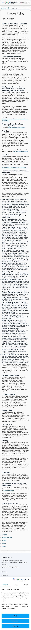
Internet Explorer (7, 537)
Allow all (15, 626)
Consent (5, 584)
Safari (4, 543)
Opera (4, 546)
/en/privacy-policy (8, 490)
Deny (15, 616)
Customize (15, 621)
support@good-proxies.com (11, 567)
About (26, 584)
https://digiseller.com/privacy (16, 127)
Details (16, 584)
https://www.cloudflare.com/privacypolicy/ (14, 167)
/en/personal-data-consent (20, 151)
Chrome (4, 535)
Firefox (4, 540)
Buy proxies (5, 575)
